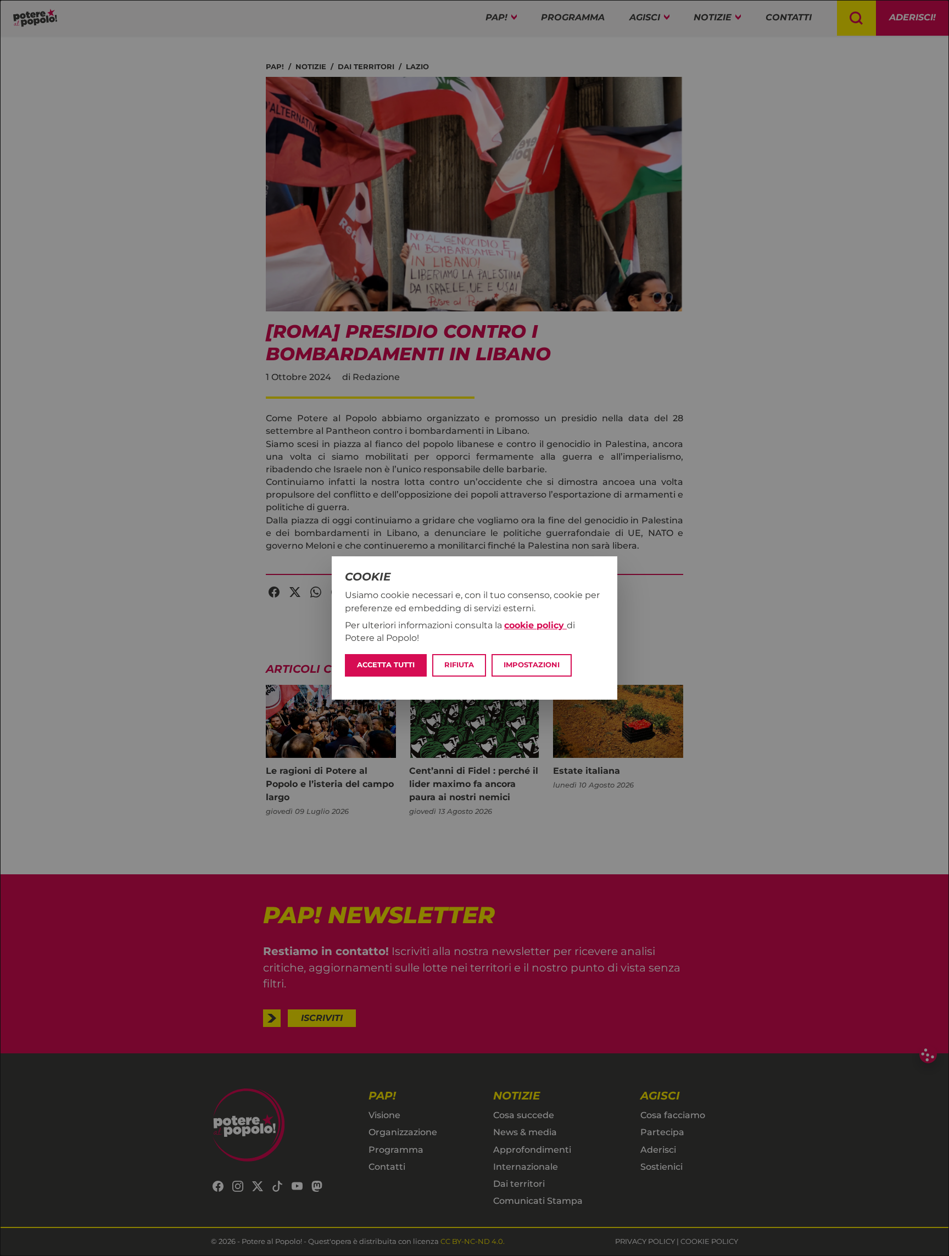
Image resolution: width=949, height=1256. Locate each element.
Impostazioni (532, 665)
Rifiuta (459, 665)
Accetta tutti (386, 665)
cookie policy (535, 625)
